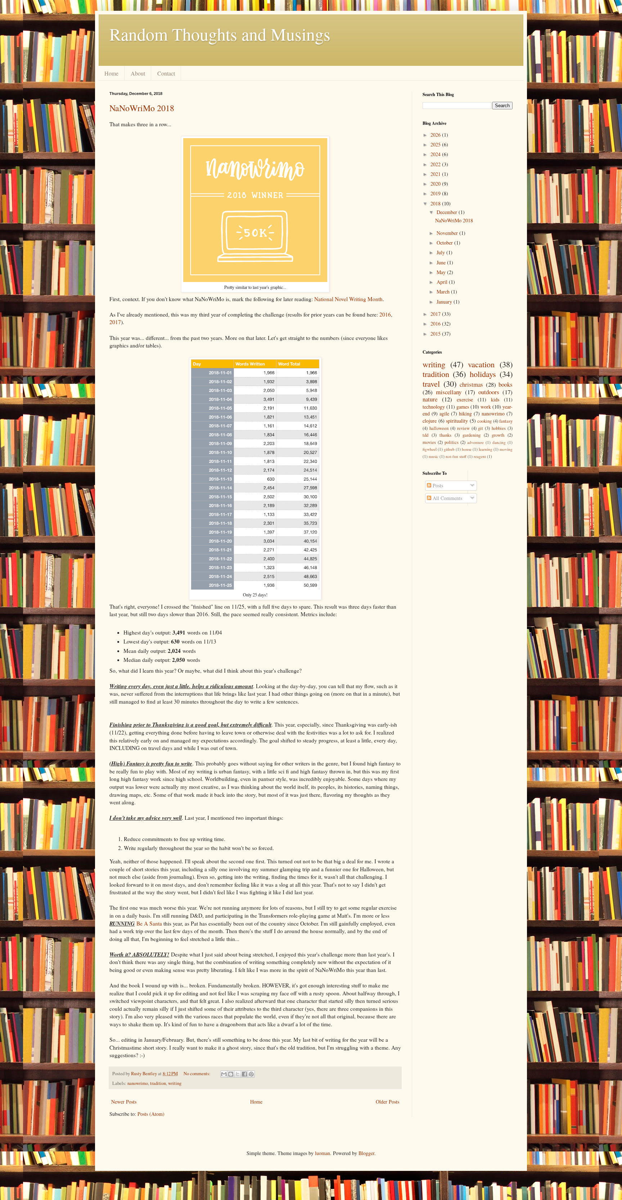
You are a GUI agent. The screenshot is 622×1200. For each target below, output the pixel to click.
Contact (166, 73)
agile (444, 413)
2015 (436, 333)
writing (174, 1083)
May (442, 272)
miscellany (448, 392)
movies (429, 442)
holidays (483, 373)
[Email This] (223, 1074)
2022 (436, 164)
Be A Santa (149, 923)
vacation (481, 364)
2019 (436, 193)
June (442, 262)
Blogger (366, 1153)
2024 (436, 154)
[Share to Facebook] (244, 1074)
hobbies (499, 428)
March (444, 291)
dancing (499, 442)
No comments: (198, 1074)
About (138, 73)
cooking (484, 421)
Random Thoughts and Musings (219, 33)
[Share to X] (237, 1074)
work (486, 406)
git (480, 428)
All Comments (446, 498)
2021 (436, 174)
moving (506, 449)
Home (111, 73)
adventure (475, 442)
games (462, 406)
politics (452, 442)
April (443, 281)
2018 (436, 203)
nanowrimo (137, 1083)
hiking (465, 413)
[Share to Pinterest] (251, 1074)
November (448, 232)
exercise (465, 399)
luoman (322, 1153)
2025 (436, 144)
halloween (439, 428)
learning (485, 449)
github (449, 449)
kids (495, 399)
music (433, 456)
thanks (445, 435)
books (506, 384)
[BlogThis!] (230, 1074)
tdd (425, 435)
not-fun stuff (456, 456)
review (463, 428)
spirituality (457, 420)
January (445, 301)
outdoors (488, 392)
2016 (385, 314)
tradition (158, 1083)
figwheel (430, 449)
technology (434, 406)
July (441, 252)
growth (498, 435)
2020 (436, 183)
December (448, 212)
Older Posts (387, 1101)
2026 (436, 134)
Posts (437, 485)
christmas (471, 384)
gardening (472, 435)
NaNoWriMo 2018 (141, 108)
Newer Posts (123, 1101)
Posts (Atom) (151, 1113)
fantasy (506, 421)
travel (431, 383)
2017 (115, 322)
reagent (480, 456)
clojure (430, 420)
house (467, 449)
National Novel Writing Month (348, 299)
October (445, 242)
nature (430, 399)
